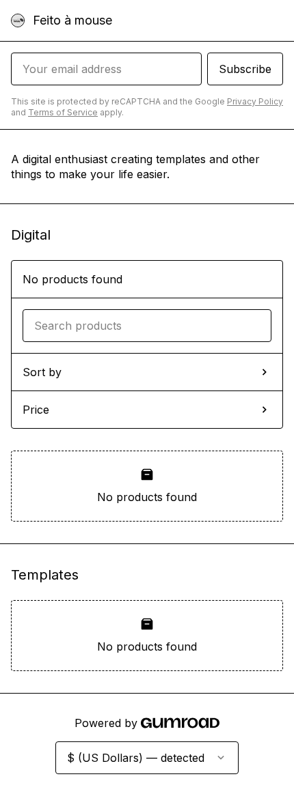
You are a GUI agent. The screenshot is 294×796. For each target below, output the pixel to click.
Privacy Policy (255, 101)
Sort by (42, 372)
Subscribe (245, 69)
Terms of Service (63, 112)
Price (36, 409)
